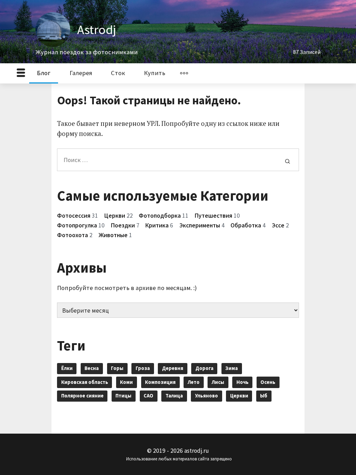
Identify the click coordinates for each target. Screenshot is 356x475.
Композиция (160, 382)
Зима (231, 368)
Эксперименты (199, 225)
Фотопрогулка (77, 225)
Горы (117, 368)
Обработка (245, 225)
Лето (194, 382)
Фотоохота (72, 235)
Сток (118, 73)
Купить (154, 73)
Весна (91, 368)
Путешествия (213, 215)
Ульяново (206, 396)
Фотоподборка (160, 215)
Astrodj (96, 30)
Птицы (123, 396)
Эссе (278, 225)
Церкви (114, 215)
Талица (174, 396)
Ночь (242, 382)
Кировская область (84, 382)
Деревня (172, 368)
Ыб (263, 396)
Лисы (218, 382)
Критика (157, 225)
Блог (43, 73)
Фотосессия (73, 215)
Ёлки (67, 368)
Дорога (204, 368)
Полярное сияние (82, 396)
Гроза (143, 368)
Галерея (81, 73)
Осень (267, 382)
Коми (126, 382)
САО (148, 396)
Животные (113, 235)
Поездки (123, 225)
